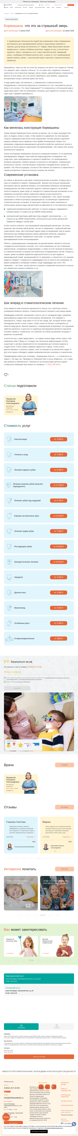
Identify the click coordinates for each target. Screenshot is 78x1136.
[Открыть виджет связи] (74, 1124)
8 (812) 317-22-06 (58, 5)
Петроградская (30, 5)
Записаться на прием (7, 1091)
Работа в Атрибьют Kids (66, 1089)
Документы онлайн (65, 1083)
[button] (39, 439)
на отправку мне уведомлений (22, 681)
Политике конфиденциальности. (54, 1128)
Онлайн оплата (66, 1101)
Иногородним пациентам (65, 1096)
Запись (6, 1117)
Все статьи (65, 869)
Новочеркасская (22, 5)
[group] (21, 402)
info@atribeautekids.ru (13, 1098)
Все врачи (64, 765)
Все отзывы (64, 807)
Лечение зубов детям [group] (11, 19)
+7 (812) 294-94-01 (52, 364)
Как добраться (13, 1123)
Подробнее (10, 837)
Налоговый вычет (67, 1105)
